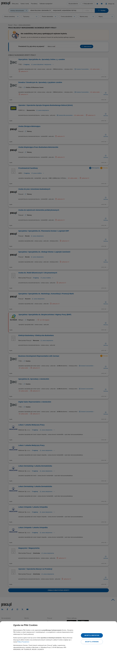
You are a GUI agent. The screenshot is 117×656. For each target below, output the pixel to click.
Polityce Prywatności (23, 642)
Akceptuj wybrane (92, 641)
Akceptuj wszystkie (91, 635)
